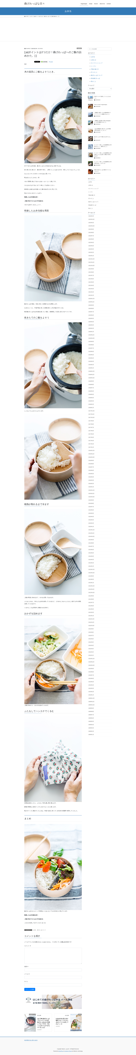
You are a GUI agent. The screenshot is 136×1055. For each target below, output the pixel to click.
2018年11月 (91, 374)
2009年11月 (91, 701)
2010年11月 (91, 662)
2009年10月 (91, 705)
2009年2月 (91, 731)
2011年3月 (91, 648)
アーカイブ (91, 85)
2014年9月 (91, 539)
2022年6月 (91, 239)
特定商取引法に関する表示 (31, 1040)
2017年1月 (91, 447)
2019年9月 (91, 341)
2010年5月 (91, 681)
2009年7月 (91, 714)
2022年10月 (91, 226)
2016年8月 (91, 463)
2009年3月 (91, 728)
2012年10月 (91, 592)
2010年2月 (91, 691)
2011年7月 (91, 635)
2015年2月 (91, 523)
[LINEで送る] (44, 62)
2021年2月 (91, 292)
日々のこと (94, 72)
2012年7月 (91, 602)
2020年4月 (91, 321)
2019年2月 (91, 364)
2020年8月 (91, 308)
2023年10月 (91, 219)
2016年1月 (91, 486)
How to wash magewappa (100, 104)
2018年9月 (91, 381)
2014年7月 (91, 546)
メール (27, 974)
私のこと (93, 81)
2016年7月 (91, 467)
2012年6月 (91, 605)
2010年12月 (91, 658)
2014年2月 (91, 562)
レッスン (93, 66)
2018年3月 (91, 401)
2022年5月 (91, 242)
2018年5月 (91, 394)
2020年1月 (91, 331)
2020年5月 (91, 318)
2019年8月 (91, 344)
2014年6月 (91, 549)
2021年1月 (91, 295)
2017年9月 (91, 420)
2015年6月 (91, 510)
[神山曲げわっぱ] (30, 1022)
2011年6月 (91, 638)
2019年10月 (91, 338)
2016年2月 (91, 483)
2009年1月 (91, 734)
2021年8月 (91, 272)
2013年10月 (91, 572)
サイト (26, 981)
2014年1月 (91, 566)
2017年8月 (91, 424)
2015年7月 (91, 506)
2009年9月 (91, 708)
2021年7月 (91, 275)
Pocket (51, 62)
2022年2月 (91, 252)
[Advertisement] (68, 29)
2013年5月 (91, 579)
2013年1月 (91, 582)
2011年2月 (91, 652)
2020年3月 (91, 325)
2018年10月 (91, 377)
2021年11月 (91, 262)
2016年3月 (91, 480)
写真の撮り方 (95, 69)
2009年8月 (91, 711)
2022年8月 (91, 232)
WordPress (61, 1051)
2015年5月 (91, 513)
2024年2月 (91, 216)
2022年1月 (91, 255)
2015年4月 (91, 516)
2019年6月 (91, 351)
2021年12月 (91, 259)
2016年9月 (91, 460)
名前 (26, 966)
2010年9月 (91, 668)
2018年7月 (91, 387)
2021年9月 (91, 268)
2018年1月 (91, 407)
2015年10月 (91, 496)
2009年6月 (91, 718)
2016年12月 (91, 450)
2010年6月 (91, 678)
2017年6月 (91, 430)
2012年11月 (91, 589)
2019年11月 (91, 335)
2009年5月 (91, 721)
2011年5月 (91, 642)
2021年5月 (91, 282)
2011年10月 (91, 625)
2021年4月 (91, 285)
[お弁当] (76, 1022)
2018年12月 (91, 371)
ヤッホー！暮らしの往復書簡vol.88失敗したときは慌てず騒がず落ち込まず (103, 154)
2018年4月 (91, 397)
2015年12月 (91, 490)
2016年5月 (91, 473)
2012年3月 (91, 612)
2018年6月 (91, 391)
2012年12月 (91, 586)
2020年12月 (91, 298)
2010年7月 (91, 675)
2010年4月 (91, 685)
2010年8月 (91, 671)
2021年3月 (91, 288)
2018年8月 (91, 384)
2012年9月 (91, 596)
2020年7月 (91, 311)
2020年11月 (91, 301)
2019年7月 (91, 348)
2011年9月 (91, 628)
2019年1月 (91, 368)
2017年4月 (91, 437)
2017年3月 (91, 440)
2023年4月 (91, 222)
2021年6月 (91, 278)
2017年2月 (91, 444)
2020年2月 (91, 328)
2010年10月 (91, 665)
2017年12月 (91, 410)
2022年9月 (91, 229)
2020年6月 (91, 315)
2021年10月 (91, 265)
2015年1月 (91, 526)
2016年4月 (91, 477)
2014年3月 (91, 559)
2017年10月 (91, 417)
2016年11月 (91, 453)
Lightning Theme (68, 1051)
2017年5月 (91, 434)
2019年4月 (91, 358)
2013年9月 (91, 576)
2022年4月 (91, 245)
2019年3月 (91, 361)
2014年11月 (91, 533)
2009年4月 (91, 724)
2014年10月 (91, 536)
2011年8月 (91, 632)
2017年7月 (91, 427)
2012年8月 (91, 599)
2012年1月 (91, 615)
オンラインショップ (96, 63)
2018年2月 (91, 404)
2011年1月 (91, 655)
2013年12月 (91, 569)
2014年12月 (91, 529)
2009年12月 (91, 698)
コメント (27, 945)
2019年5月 (91, 354)
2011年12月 (91, 619)
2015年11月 (91, 493)
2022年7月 (91, 235)
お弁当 (79, 48)
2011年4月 (91, 645)
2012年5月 (91, 609)
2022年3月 (91, 249)
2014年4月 (91, 556)
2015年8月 (91, 503)
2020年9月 (91, 305)
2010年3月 (91, 688)
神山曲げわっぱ (95, 78)
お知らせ (93, 60)
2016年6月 (91, 470)
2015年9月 (91, 500)
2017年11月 (91, 414)
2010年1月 (91, 695)
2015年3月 (91, 519)
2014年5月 (91, 553)
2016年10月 (91, 457)
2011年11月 (91, 622)
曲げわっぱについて (41, 930)
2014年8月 (91, 543)
